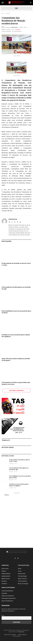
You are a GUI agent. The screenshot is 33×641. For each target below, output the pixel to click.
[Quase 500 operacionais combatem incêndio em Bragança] (16, 348)
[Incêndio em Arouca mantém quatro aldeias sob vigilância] (16, 324)
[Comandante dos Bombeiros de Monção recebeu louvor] (16, 44)
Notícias (17, 29)
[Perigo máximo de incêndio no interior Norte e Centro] (16, 252)
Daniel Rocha (14, 27)
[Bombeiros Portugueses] (16, 2)
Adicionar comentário (16, 390)
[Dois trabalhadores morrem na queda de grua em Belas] (16, 300)
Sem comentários (7, 31)
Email (3, 615)
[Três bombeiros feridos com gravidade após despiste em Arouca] (16, 371)
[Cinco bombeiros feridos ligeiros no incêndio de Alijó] (16, 276)
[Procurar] (30, 2)
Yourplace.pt (21, 631)
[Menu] (3, 2)
